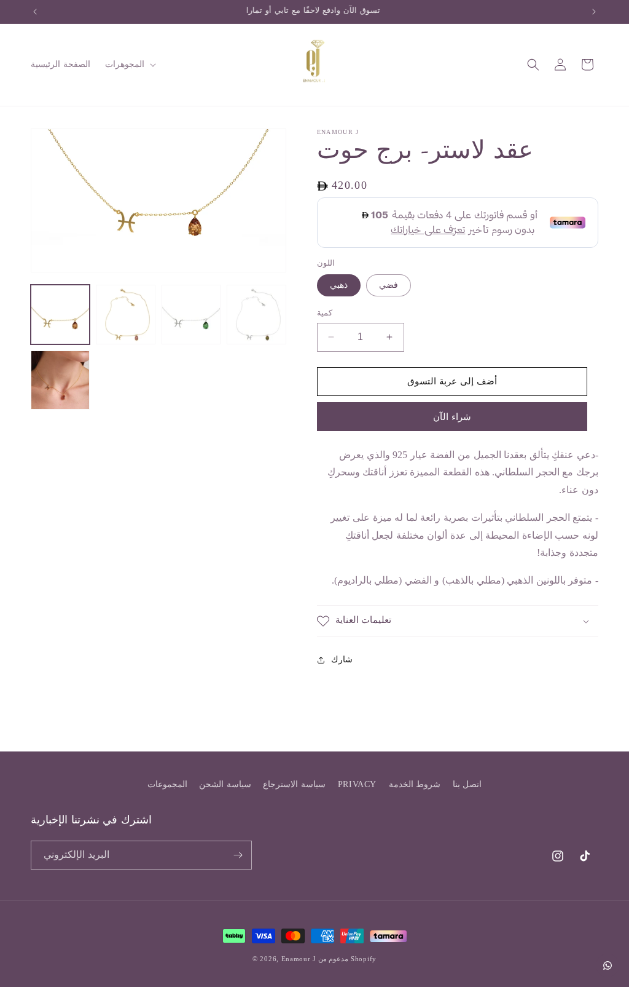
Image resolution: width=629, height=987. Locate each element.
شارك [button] (342, 659)
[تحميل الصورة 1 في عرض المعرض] (60, 314)
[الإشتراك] (237, 855)
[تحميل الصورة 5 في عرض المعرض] (60, 380)
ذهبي (339, 285)
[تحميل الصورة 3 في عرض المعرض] (191, 314)
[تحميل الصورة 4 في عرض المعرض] (256, 314)
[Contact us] (607, 965)
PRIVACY (357, 784)
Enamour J (298, 958)
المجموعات (167, 784)
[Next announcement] (594, 11)
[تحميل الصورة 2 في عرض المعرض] (125, 314)
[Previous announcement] (35, 11)
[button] (129, 64)
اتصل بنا (467, 784)
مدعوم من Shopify (347, 958)
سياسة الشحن (225, 784)
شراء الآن (452, 417)
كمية (324, 312)
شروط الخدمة (415, 784)
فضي (388, 285)
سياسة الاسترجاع (294, 784)
